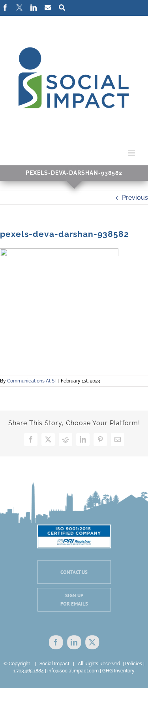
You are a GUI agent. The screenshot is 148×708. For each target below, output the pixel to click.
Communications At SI (31, 381)
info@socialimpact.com (73, 671)
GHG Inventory (118, 671)
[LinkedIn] (74, 642)
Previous (135, 197)
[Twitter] (92, 642)
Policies (133, 663)
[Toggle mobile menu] (132, 153)
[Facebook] (56, 642)
